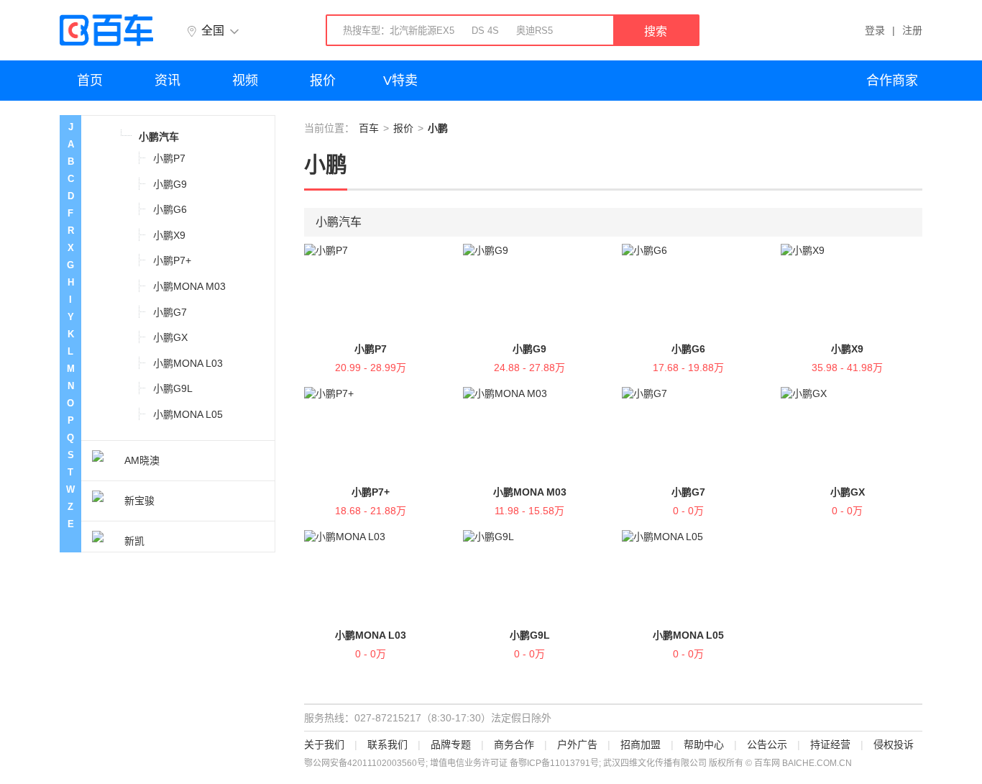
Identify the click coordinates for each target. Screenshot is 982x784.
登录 (875, 30)
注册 (912, 30)
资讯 (167, 80)
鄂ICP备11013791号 (558, 763)
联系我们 (387, 744)
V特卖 (400, 80)
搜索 (655, 31)
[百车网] (106, 30)
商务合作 (514, 744)
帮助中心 (704, 744)
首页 (90, 80)
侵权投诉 (893, 744)
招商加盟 (640, 744)
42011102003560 (382, 763)
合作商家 (892, 80)
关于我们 (324, 744)
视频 (245, 80)
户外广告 (577, 744)
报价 (323, 80)
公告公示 (767, 744)
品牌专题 (451, 744)
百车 (369, 128)
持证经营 (830, 744)
